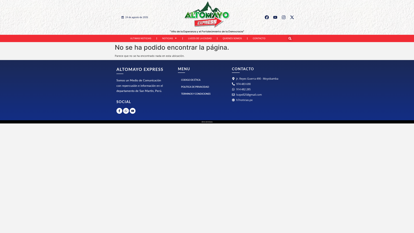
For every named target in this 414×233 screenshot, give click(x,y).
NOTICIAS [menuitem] (167, 38)
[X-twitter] (292, 17)
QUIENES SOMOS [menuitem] (232, 38)
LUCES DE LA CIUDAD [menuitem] (200, 38)
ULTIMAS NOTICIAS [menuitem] (140, 38)
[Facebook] (267, 17)
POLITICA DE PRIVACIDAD (195, 87)
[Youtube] (275, 17)
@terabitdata (207, 122)
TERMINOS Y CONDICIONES (196, 94)
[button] (290, 38)
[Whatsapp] (126, 111)
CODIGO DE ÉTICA (191, 80)
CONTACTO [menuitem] (259, 38)
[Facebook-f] (119, 111)
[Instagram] (284, 17)
